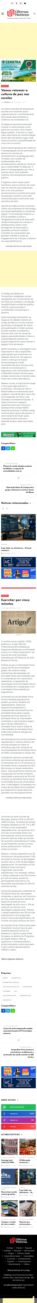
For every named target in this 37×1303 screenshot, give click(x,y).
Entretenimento (24, 1259)
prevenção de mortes (9, 995)
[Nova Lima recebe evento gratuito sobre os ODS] (9, 1177)
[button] (3, 508)
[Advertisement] (18, 41)
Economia (30, 1157)
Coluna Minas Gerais (8, 1187)
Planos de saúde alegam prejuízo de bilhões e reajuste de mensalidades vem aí (17, 468)
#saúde (5, 978)
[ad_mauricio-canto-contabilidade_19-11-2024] (18, 562)
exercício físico (27, 986)
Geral (3, 1189)
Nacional (12, 1157)
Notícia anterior (12, 463)
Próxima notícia (25, 485)
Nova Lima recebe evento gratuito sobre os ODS (9, 1194)
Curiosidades (28, 1256)
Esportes (11, 1261)
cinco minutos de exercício (11, 986)
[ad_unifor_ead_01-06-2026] (18, 573)
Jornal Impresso (24, 1261)
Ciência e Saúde (23, 1253)
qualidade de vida (25, 995)
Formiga (9, 1248)
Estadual (7, 1251)
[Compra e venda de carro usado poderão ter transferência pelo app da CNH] (9, 1208)
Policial (19, 1248)
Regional (30, 1219)
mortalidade (6, 991)
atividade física (16, 978)
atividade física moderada (11, 982)
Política (27, 1264)
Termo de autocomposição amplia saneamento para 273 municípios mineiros (17, 1031)
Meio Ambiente (14, 1264)
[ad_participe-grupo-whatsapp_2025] (18, 434)
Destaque (4, 1157)
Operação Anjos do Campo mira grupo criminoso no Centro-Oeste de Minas (19, 490)
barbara (7, 102)
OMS (15, 991)
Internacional (29, 1251)
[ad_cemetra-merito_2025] (18, 65)
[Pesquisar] (35, 14)
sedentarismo (7, 1000)
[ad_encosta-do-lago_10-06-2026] (18, 76)
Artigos (4, 544)
